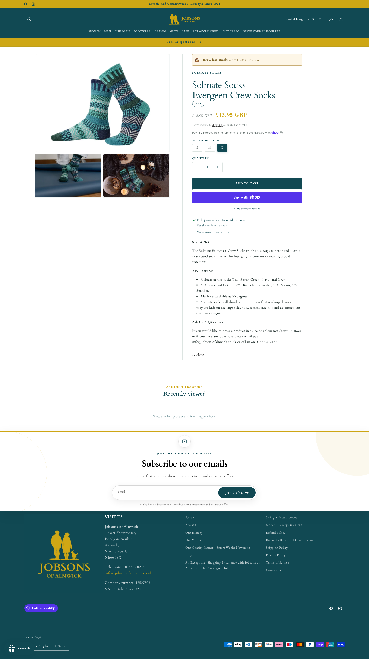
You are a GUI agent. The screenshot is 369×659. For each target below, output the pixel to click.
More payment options (247, 208)
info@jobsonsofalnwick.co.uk (128, 573)
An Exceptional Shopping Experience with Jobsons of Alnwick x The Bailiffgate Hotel (222, 565)
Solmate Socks (207, 73)
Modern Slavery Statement (284, 525)
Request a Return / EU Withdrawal (290, 540)
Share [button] (200, 355)
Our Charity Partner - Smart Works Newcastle (217, 547)
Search (189, 517)
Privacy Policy (276, 555)
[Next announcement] (343, 42)
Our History (194, 532)
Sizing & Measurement (281, 517)
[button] (29, 19)
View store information (213, 232)
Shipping (217, 124)
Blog (188, 555)
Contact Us (273, 570)
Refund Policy (276, 532)
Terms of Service (277, 563)
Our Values (193, 540)
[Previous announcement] (26, 42)
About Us (192, 525)
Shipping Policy (277, 547)
